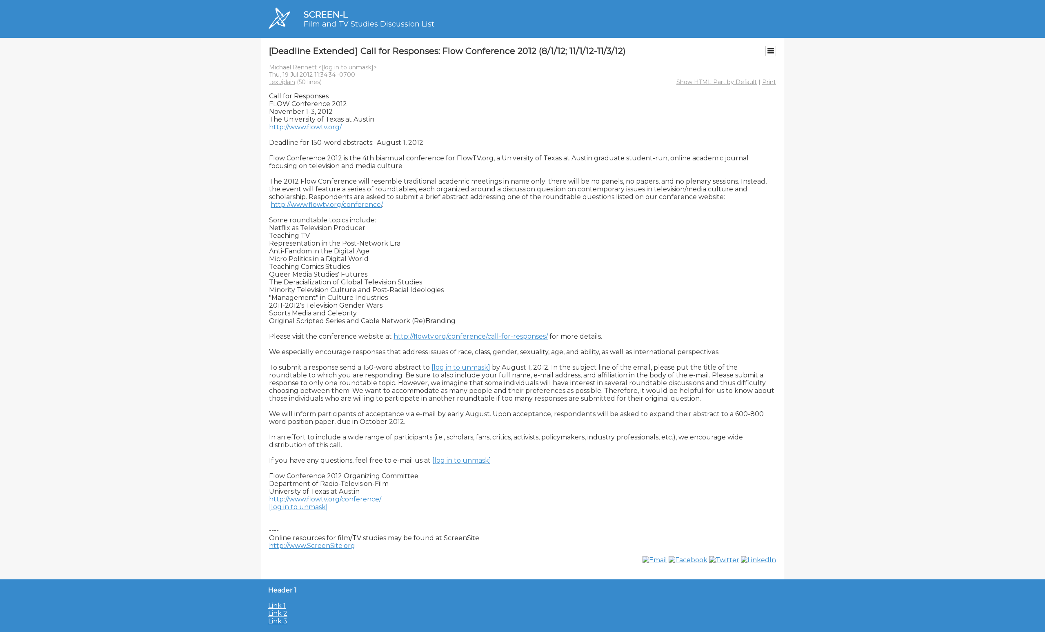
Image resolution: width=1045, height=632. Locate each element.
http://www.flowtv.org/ (305, 127)
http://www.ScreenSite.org (312, 546)
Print (769, 82)
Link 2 (277, 613)
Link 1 (277, 606)
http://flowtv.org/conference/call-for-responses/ (471, 336)
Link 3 (277, 621)
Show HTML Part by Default (716, 82)
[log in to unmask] (348, 67)
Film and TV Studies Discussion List (369, 24)
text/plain (282, 82)
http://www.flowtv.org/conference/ (326, 204)
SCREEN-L (326, 14)
